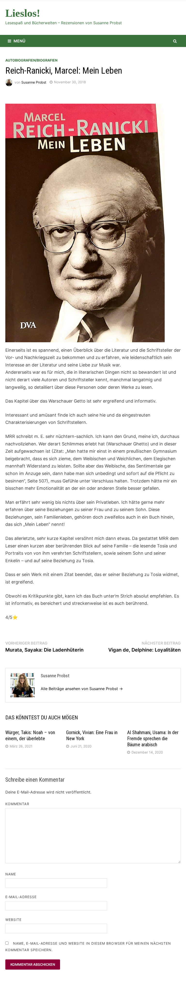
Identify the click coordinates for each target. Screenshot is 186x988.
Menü (19, 41)
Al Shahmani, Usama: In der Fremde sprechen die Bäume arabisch (152, 738)
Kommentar (17, 804)
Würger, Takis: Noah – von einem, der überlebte (30, 735)
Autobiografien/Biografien (31, 60)
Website (13, 920)
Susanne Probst (33, 82)
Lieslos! (22, 13)
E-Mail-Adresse (21, 897)
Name (10, 874)
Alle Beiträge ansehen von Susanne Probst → (82, 688)
